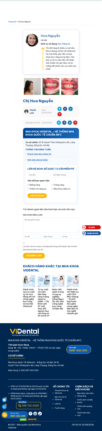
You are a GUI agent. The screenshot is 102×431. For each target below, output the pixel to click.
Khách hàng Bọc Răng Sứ (39, 154)
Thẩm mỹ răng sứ (38, 189)
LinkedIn (71, 109)
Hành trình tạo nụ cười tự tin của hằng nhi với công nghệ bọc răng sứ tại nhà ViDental (29, 297)
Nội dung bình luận (32, 215)
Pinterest (60, 114)
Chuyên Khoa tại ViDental (61, 391)
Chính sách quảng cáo (84, 407)
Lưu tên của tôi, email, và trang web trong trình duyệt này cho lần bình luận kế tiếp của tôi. (50, 248)
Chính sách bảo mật (83, 414)
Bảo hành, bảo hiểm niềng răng (85, 394)
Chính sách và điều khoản (85, 401)
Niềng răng (35, 185)
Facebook (65, 109)
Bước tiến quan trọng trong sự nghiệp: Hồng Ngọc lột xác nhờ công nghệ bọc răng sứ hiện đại (58, 299)
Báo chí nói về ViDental (60, 398)
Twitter (60, 109)
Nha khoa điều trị (62, 189)
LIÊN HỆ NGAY (37, 195)
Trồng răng (59, 185)
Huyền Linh (33, 111)
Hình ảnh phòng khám (37, 160)
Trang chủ (12, 22)
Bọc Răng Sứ (64, 44)
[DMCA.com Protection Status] (28, 419)
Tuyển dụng (60, 408)
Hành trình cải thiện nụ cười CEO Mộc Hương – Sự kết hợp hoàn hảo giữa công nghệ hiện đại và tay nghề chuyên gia (73, 301)
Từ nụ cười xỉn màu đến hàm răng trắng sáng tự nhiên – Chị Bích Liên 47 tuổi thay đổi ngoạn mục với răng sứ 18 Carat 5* (44, 302)
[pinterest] (30, 413)
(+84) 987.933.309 (28, 370)
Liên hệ (58, 404)
